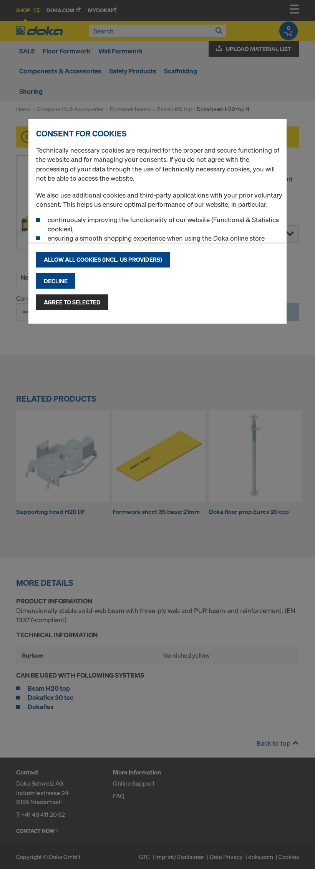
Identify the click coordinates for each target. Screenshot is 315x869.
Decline (56, 281)
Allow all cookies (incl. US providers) (103, 259)
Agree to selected (72, 302)
